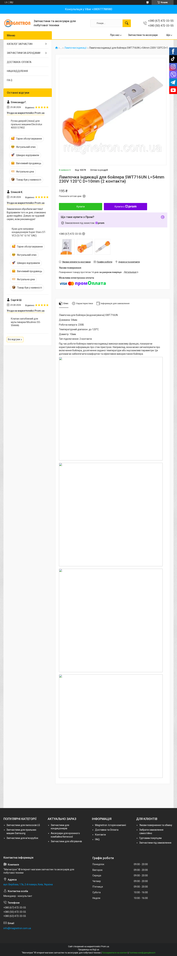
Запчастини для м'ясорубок (22, 838)
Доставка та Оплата (106, 829)
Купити (81, 206)
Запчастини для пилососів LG (23, 825)
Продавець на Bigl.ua (88, 949)
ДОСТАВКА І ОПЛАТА (19, 62)
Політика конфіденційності (142, 953)
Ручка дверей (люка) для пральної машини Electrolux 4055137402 (26, 124)
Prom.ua (105, 946)
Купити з (119, 206)
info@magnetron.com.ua (17, 928)
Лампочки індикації (75, 48)
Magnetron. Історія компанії (110, 825)
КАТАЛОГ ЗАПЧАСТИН (19, 44)
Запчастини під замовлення (155, 842)
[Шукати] (127, 23)
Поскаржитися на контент (114, 953)
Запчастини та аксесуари (143, 35)
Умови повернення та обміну (155, 825)
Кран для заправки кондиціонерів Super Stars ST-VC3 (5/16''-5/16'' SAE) (29, 232)
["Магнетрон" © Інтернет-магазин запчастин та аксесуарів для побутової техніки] (17, 23)
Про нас (114, 35)
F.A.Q (9, 80)
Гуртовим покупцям (150, 838)
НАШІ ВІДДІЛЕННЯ (17, 71)
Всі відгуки (14, 339)
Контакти (100, 834)
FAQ (97, 839)
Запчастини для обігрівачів (66, 841)
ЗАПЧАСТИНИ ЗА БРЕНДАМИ (23, 53)
